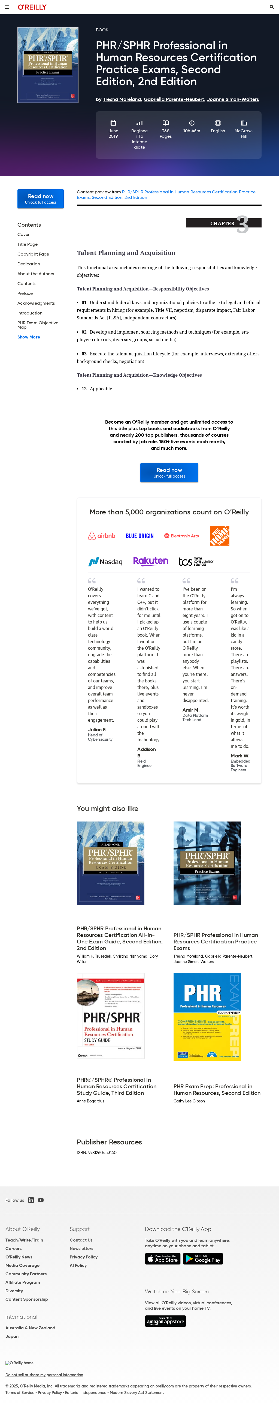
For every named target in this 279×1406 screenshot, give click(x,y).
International (21, 1317)
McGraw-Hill (244, 133)
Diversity (14, 1291)
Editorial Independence (85, 1392)
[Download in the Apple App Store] (163, 1263)
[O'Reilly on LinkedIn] (31, 1200)
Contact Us (81, 1240)
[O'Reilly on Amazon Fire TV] (165, 1326)
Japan (12, 1336)
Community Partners (26, 1274)
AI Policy (78, 1265)
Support (80, 1229)
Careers (13, 1248)
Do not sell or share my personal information (44, 1374)
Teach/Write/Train (24, 1240)
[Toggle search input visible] (271, 7)
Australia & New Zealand (30, 1328)
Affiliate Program (22, 1282)
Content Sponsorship (26, 1299)
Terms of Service (19, 1392)
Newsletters (81, 1248)
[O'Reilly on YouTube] (41, 1200)
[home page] (32, 7)
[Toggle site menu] (7, 7)
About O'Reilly (22, 1229)
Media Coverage (22, 1265)
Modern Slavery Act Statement (137, 1392)
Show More (28, 337)
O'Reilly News (18, 1257)
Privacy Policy (84, 1257)
